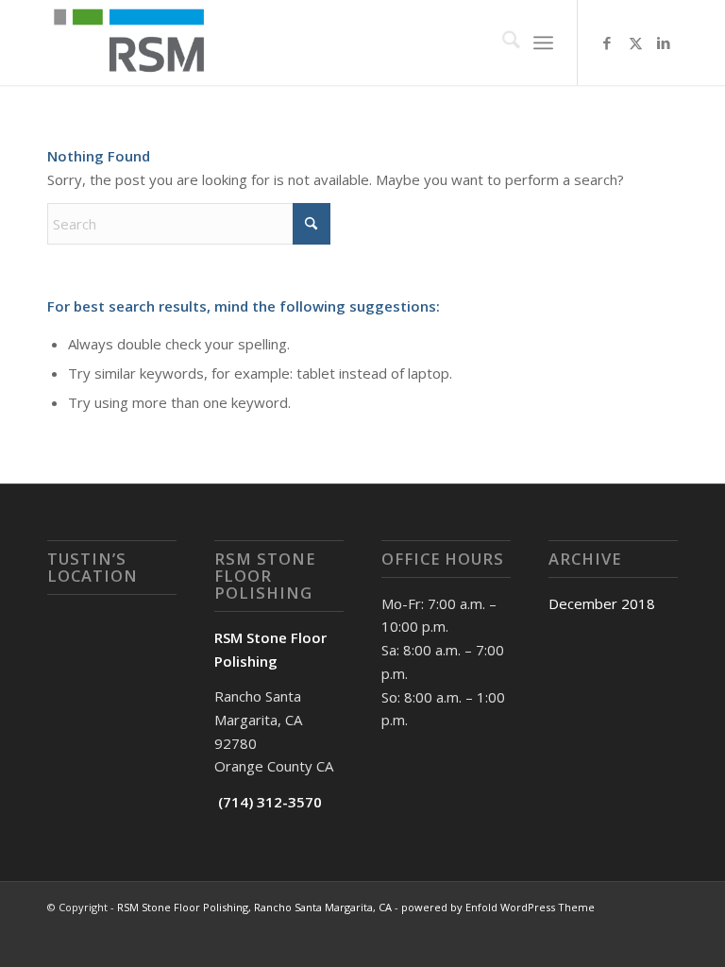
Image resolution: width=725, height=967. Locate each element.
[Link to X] (635, 42)
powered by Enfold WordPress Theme (498, 907)
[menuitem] (501, 42)
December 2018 (601, 603)
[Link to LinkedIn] (663, 42)
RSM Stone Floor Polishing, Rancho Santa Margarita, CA (254, 907)
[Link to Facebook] (607, 42)
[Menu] (543, 42)
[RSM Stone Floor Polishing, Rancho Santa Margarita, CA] (134, 42)
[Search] (501, 42)
